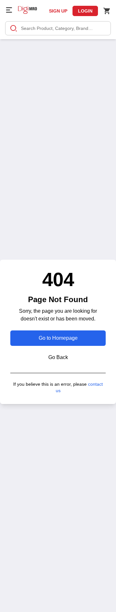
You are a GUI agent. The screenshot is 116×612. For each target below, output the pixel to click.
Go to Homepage (58, 338)
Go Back (58, 357)
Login (85, 11)
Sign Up (58, 11)
